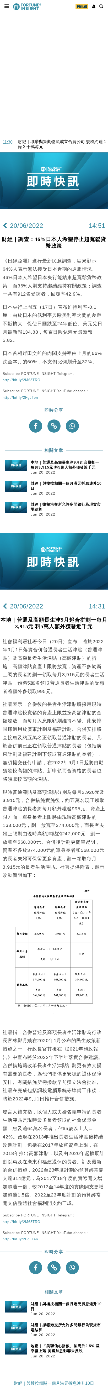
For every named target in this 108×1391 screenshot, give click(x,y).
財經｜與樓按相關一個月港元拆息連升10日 (54, 1383)
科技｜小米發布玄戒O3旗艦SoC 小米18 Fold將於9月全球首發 (62, 148)
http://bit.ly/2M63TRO (21, 380)
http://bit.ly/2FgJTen (20, 398)
